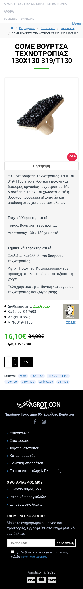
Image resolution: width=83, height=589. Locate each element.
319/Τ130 (28, 381)
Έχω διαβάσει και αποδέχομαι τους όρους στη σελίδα (42, 554)
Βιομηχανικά (27, 28)
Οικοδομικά (48, 28)
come (23, 376)
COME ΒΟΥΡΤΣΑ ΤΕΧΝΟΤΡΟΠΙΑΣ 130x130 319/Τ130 (45, 33)
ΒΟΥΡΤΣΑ (37, 376)
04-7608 (63, 381)
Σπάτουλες (68, 28)
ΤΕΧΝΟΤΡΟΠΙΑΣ (58, 376)
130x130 (11, 381)
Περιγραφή (41, 166)
